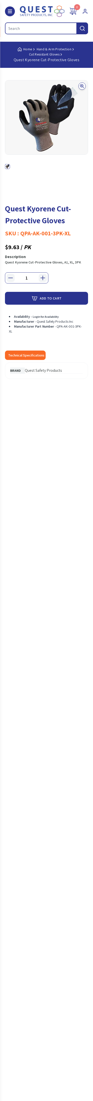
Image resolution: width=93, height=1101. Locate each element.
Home (27, 49)
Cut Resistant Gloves (44, 54)
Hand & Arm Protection (54, 49)
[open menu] (10, 11)
